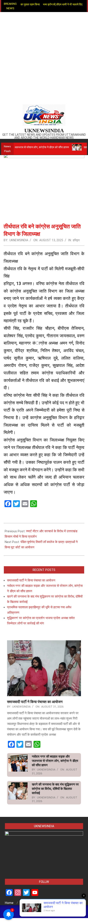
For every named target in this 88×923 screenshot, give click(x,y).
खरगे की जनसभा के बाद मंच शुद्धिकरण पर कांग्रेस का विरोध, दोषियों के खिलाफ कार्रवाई (55, 789)
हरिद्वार (76, 240)
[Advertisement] (44, 58)
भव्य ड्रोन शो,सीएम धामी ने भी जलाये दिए (55, 4)
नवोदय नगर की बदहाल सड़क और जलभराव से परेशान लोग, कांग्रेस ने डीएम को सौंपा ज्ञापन (55, 761)
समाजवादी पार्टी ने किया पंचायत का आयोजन (31, 580)
